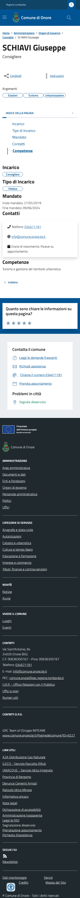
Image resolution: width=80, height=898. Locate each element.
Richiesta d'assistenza (17, 835)
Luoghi (6, 620)
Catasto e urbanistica (16, 542)
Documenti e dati (14, 474)
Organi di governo (14, 487)
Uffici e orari (10, 691)
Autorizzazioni (11, 536)
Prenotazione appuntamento (22, 830)
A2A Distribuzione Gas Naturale (23, 757)
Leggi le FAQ (10, 820)
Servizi (48, 877)
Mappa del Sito (56, 882)
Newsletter (10, 861)
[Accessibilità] (11, 887)
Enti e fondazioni (13, 480)
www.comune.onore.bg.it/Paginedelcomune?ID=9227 (38, 735)
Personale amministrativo (19, 494)
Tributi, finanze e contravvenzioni (24, 569)
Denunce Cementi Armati (19, 783)
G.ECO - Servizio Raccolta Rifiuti (24, 763)
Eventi (6, 627)
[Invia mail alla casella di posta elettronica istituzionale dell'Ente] (30, 671)
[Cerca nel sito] (67, 18)
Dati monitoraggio (14, 877)
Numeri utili (10, 697)
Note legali (9, 803)
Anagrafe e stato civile (17, 529)
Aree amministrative (16, 467)
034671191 (32, 226)
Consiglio (8, 37)
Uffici (5, 507)
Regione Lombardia (16, 5)
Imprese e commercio (16, 562)
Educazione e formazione (19, 556)
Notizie (7, 591)
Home (6, 33)
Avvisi (6, 598)
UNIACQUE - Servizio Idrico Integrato (27, 770)
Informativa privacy (15, 796)
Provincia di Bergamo (16, 776)
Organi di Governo (49, 33)
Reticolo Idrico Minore (17, 789)
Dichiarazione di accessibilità (21, 809)
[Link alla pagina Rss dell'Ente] (4, 855)
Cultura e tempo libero (17, 549)
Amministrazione (24, 33)
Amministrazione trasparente (22, 815)
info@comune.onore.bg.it (28, 236)
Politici (6, 500)
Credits (23, 882)
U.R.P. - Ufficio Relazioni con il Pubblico (28, 684)
